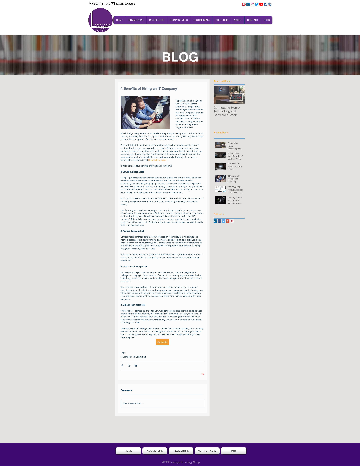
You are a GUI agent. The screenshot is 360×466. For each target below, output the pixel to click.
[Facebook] (265, 4)
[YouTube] (261, 4)
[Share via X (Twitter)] (129, 365)
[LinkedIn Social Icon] (215, 221)
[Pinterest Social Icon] (232, 221)
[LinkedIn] (248, 4)
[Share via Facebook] (122, 365)
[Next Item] (240, 95)
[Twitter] (257, 4)
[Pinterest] (244, 4)
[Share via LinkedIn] (135, 365)
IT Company (126, 357)
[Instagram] (252, 4)
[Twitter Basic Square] (223, 221)
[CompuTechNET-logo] (270, 4)
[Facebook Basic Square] (219, 221)
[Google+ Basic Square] (228, 221)
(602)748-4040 (101, 3)
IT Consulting (139, 357)
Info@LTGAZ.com (126, 3)
